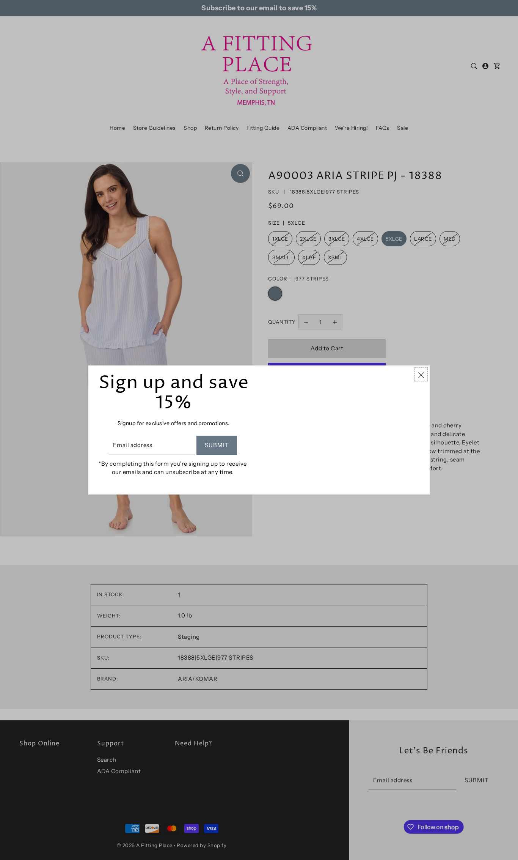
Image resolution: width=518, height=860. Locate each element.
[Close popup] (421, 374)
